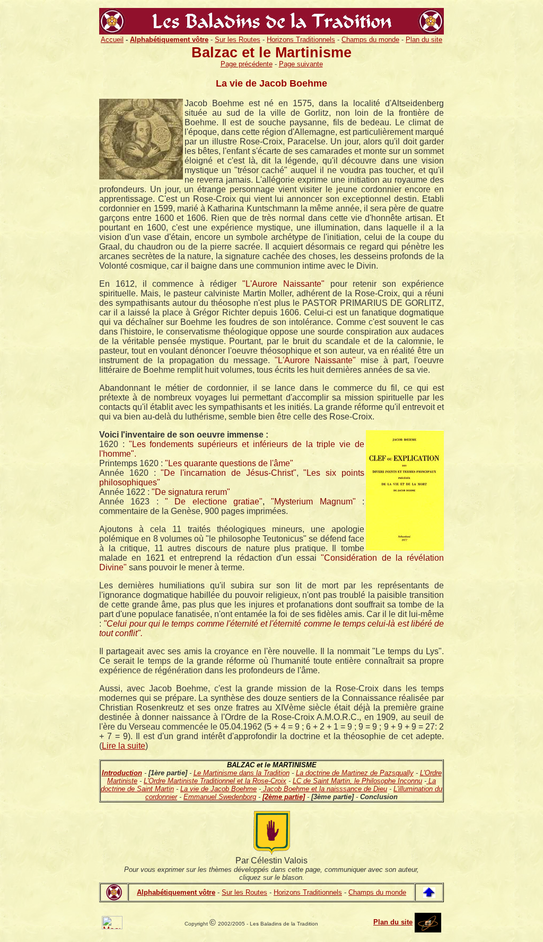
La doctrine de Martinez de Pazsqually (355, 773)
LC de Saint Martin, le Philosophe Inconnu (357, 781)
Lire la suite (123, 745)
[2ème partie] (283, 797)
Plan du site (424, 40)
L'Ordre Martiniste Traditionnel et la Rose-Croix (215, 781)
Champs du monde (370, 40)
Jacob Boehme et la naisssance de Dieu (324, 789)
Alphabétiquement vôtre (176, 892)
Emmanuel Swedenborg (219, 797)
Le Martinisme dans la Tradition (242, 773)
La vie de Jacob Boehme (218, 789)
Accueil (112, 40)
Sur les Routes (237, 40)
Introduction (122, 773)
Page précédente (247, 64)
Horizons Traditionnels (301, 40)
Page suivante (301, 64)
